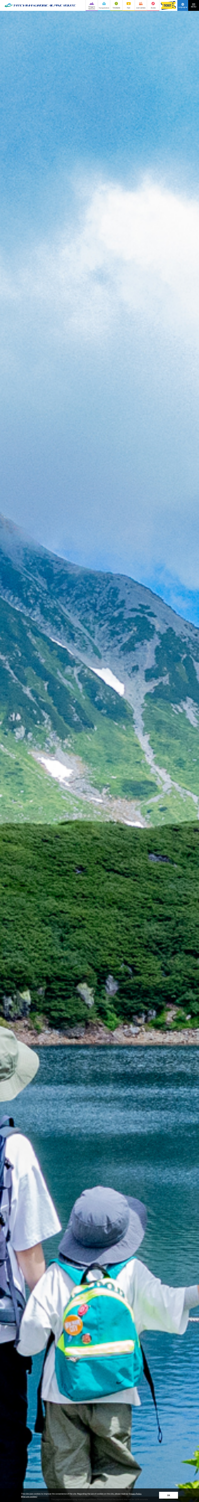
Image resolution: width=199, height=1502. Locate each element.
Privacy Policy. (135, 1493)
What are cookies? (29, 1496)
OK (168, 1495)
